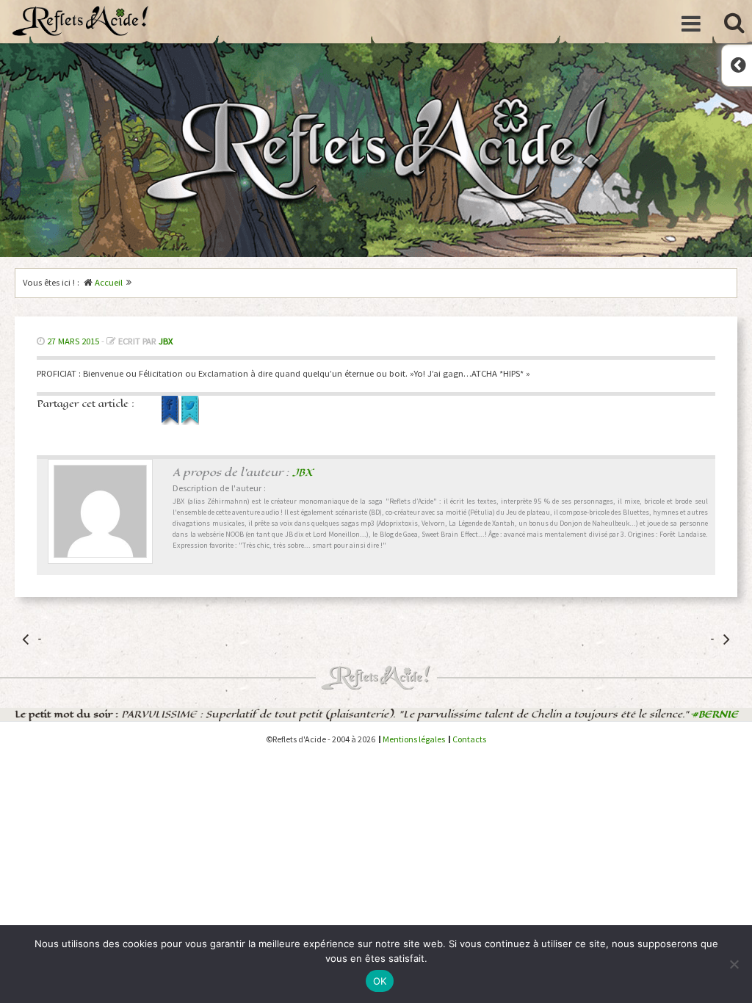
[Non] (733, 964)
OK (380, 981)
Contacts (469, 739)
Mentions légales (414, 739)
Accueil (109, 282)
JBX (166, 341)
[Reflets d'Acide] (81, 20)
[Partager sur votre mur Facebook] (171, 421)
